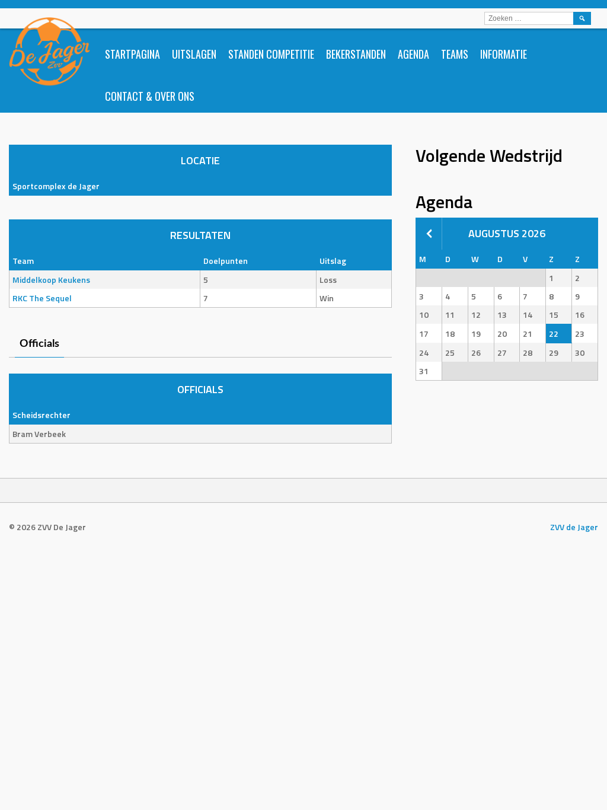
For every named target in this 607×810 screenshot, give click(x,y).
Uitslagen (194, 54)
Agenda (413, 54)
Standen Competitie (271, 54)
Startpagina (132, 54)
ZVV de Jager (574, 527)
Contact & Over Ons (149, 96)
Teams (454, 54)
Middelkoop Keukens (51, 279)
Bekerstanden (356, 54)
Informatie (503, 54)
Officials (39, 344)
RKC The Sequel (42, 298)
